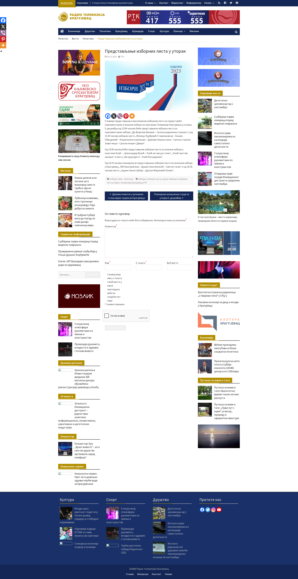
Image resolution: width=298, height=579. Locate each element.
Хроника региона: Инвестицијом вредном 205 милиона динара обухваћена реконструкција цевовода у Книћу (78, 378)
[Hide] (1, 51)
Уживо (208, 3)
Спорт (151, 31)
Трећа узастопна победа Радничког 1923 (132, 549)
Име (108, 262)
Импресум (142, 574)
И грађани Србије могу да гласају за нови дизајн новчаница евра (84, 220)
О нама (149, 3)
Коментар (111, 226)
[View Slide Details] (219, 243)
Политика (105, 31)
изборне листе (154, 179)
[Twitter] (207, 509)
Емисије (178, 31)
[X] (114, 116)
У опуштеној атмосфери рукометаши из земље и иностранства (223, 160)
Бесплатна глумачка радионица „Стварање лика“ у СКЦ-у (217, 294)
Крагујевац (121, 31)
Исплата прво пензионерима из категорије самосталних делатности (224, 139)
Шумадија (137, 31)
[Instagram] (213, 509)
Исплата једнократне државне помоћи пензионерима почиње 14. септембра (170, 550)
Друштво (90, 31)
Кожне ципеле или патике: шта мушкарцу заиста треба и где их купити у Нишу (85, 184)
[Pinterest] (126, 116)
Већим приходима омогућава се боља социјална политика (226, 348)
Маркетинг (177, 3)
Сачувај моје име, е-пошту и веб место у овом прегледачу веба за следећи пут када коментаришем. (115, 289)
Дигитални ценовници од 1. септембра (223, 104)
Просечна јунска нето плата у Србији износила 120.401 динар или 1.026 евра (227, 366)
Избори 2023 (116, 179)
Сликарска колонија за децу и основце (86, 545)
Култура (164, 31)
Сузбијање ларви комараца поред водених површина (225, 120)
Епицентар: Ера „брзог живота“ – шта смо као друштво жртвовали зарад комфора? (87, 450)
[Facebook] (108, 116)
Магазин (194, 31)
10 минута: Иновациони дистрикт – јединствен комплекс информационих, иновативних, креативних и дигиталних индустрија (77, 415)
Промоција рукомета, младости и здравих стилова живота (87, 347)
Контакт (163, 3)
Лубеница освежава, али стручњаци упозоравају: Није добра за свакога (86, 203)
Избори (142, 179)
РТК (122, 56)
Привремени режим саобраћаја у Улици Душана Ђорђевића (77, 253)
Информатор (193, 3)
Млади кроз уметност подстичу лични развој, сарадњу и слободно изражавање (79, 515)
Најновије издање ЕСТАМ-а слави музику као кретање (86, 532)
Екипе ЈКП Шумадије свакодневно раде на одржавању (78, 263)
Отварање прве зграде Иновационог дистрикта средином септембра (227, 179)
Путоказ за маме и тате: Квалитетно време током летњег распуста (226, 392)
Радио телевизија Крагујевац (128, 182)
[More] (132, 116)
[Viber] (120, 116)
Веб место (172, 262)
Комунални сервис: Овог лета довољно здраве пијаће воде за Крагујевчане (85, 479)
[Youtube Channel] (219, 509)
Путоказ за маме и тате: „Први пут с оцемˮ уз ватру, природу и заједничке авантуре (226, 411)
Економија (74, 31)
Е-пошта (141, 262)
